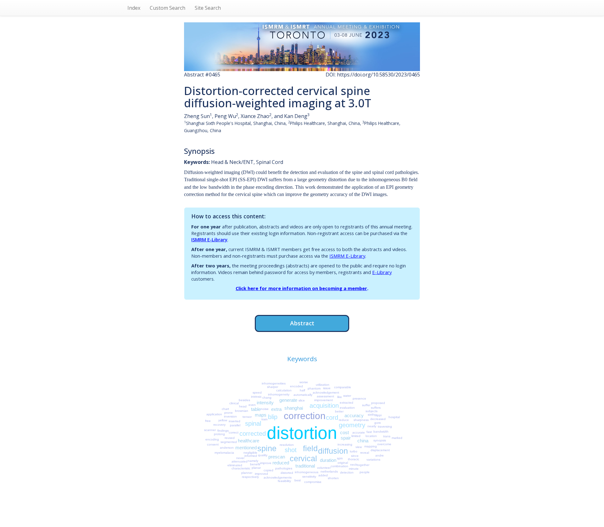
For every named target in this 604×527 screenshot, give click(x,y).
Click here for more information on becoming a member (301, 288)
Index (133, 7)
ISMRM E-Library (209, 239)
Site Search (208, 7)
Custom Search (167, 7)
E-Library (382, 272)
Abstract (302, 323)
